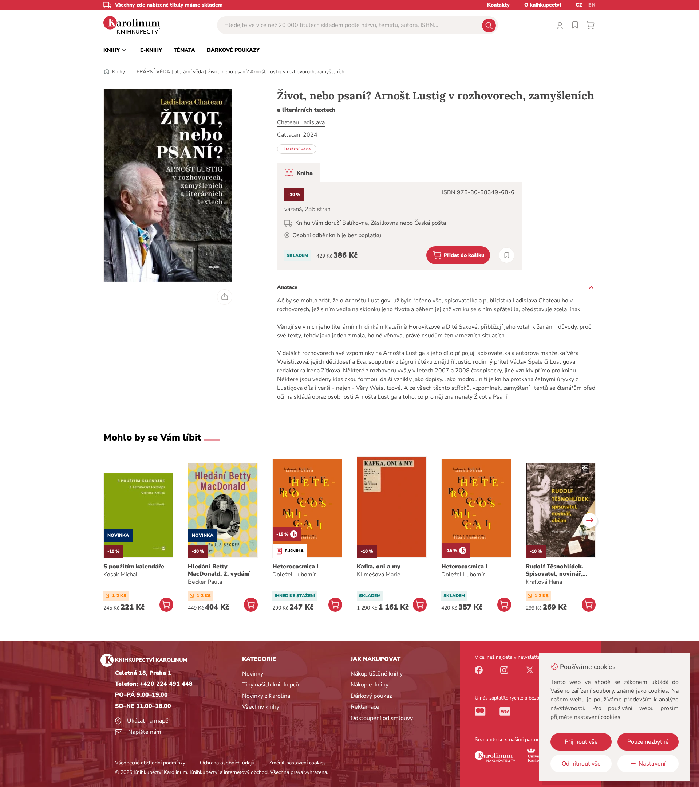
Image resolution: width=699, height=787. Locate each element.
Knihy (118, 71)
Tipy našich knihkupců (270, 685)
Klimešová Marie (378, 575)
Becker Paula (205, 582)
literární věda (189, 71)
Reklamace (365, 707)
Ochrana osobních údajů (227, 762)
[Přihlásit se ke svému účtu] (560, 25)
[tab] (298, 172)
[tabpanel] (399, 226)
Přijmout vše (581, 742)
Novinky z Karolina (266, 696)
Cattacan (288, 135)
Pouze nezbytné (648, 742)
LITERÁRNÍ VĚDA (149, 71)
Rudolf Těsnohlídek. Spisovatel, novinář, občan (554, 570)
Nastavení (652, 764)
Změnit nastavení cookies (297, 762)
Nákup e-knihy (369, 685)
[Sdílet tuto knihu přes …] (224, 297)
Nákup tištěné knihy (377, 674)
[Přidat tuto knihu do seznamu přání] (506, 255)
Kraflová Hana (544, 582)
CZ (579, 4)
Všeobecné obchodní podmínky (150, 762)
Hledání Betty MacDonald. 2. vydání (219, 570)
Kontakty (498, 4)
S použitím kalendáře (133, 566)
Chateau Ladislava (301, 122)
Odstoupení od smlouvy (382, 718)
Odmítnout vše (581, 764)
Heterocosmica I (295, 566)
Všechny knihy (260, 707)
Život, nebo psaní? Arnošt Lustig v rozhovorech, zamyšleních (276, 71)
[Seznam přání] (575, 25)
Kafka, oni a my (378, 566)
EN (592, 4)
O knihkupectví (542, 4)
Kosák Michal (120, 575)
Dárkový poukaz (371, 696)
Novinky (252, 674)
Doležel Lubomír (294, 575)
